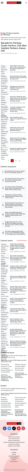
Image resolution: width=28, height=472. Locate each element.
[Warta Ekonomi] (14, 2)
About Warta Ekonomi (14, 436)
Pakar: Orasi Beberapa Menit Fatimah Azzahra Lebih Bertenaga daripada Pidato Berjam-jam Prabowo (15, 214)
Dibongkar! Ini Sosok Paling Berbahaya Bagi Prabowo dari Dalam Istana (14, 196)
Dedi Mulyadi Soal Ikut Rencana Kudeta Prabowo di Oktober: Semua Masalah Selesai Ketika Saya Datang (14, 205)
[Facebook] (5, 428)
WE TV (14, 459)
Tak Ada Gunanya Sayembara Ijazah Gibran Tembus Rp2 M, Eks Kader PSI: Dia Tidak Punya (15, 188)
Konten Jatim (14, 461)
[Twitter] (9, 428)
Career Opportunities (14, 438)
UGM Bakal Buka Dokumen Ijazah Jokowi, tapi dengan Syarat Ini (14, 171)
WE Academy (14, 457)
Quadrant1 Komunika (14, 456)
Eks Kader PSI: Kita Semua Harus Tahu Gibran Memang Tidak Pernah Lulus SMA (14, 180)
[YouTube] (19, 428)
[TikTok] (14, 428)
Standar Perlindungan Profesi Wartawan (14, 442)
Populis (14, 454)
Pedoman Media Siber (14, 440)
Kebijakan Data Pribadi (14, 446)
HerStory (14, 452)
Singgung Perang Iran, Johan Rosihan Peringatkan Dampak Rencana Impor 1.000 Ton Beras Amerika (14, 224)
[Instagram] (23, 428)
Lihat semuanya (21, 240)
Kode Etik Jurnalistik (14, 444)
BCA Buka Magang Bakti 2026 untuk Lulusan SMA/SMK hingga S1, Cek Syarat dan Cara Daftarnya (15, 233)
